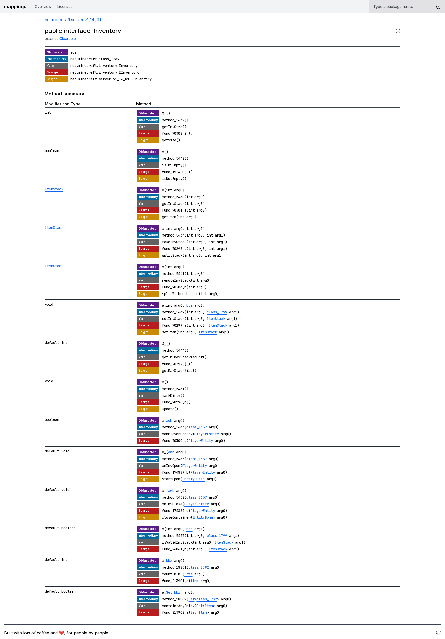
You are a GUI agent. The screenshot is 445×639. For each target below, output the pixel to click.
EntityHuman (193, 479)
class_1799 (217, 312)
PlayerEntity (206, 434)
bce (189, 305)
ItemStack (54, 189)
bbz (169, 560)
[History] (397, 30)
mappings (15, 6)
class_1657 (196, 427)
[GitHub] (438, 633)
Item (188, 574)
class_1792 (199, 567)
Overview (43, 6)
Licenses (64, 6)
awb (169, 420)
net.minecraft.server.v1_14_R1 (73, 19)
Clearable (67, 38)
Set (169, 592)
